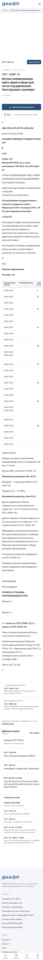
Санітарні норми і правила (12, 919)
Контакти (5, 944)
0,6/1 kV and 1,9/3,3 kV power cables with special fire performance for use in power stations (21, 784)
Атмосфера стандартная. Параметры (21, 768)
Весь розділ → (35, 733)
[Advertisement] (21, 35)
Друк (9, 114)
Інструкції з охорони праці (12, 907)
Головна (5, 10)
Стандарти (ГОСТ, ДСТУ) (13, 70)
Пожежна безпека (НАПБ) (12, 927)
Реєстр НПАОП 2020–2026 (12, 923)
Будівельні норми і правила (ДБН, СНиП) (18, 915)
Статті (4, 948)
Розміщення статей (9, 952)
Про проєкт (6, 940)
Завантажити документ (23, 107)
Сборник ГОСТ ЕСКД (13, 740)
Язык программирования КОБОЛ (19, 755)
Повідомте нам (8, 723)
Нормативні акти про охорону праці (16, 911)
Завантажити (34, 62)
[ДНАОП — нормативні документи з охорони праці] (10, 4)
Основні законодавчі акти (12, 903)
